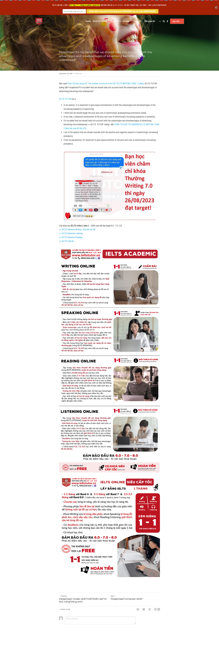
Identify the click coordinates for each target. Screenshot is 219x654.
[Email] (155, 609)
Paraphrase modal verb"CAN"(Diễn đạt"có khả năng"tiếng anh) (83, 600)
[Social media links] (167, 21)
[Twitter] (143, 609)
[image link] (39, 21)
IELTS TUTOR (65, 98)
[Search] (164, 21)
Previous (64, 596)
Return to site (65, 609)
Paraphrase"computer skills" (127, 599)
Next (112, 596)
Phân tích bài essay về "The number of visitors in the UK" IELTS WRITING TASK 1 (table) (105, 83)
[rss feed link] (158, 609)
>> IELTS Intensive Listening (71, 233)
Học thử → (177, 21)
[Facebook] (138, 609)
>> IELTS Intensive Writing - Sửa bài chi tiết (77, 229)
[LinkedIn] (149, 609)
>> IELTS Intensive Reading (70, 237)
